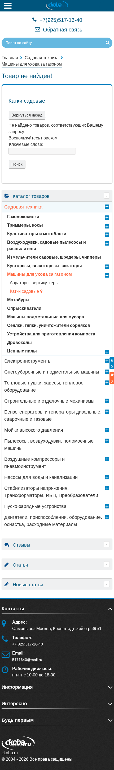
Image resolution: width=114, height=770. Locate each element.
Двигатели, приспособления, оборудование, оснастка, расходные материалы (53, 521)
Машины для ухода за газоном (39, 274)
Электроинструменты (27, 361)
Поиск (16, 164)
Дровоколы (19, 342)
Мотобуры (18, 300)
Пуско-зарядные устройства (35, 506)
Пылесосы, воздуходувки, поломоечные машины (49, 444)
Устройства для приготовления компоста (51, 334)
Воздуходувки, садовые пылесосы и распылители (46, 245)
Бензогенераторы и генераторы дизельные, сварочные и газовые (53, 415)
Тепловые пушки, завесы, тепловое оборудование (44, 386)
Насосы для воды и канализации (41, 477)
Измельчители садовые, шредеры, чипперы (54, 257)
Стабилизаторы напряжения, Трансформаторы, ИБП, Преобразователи (51, 492)
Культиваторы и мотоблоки (36, 233)
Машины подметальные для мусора (45, 317)
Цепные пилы (22, 351)
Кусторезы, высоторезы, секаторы (44, 265)
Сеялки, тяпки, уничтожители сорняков (48, 325)
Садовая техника (23, 207)
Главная (10, 57)
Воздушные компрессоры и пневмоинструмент (34, 462)
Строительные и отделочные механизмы (49, 401)
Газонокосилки (23, 216)
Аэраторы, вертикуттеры (34, 282)
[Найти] (107, 43)
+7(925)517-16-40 (60, 20)
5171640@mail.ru (27, 659)
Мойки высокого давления (33, 430)
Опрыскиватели (24, 308)
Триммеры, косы (25, 225)
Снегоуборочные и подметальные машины (51, 372)
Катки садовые (24, 291)
